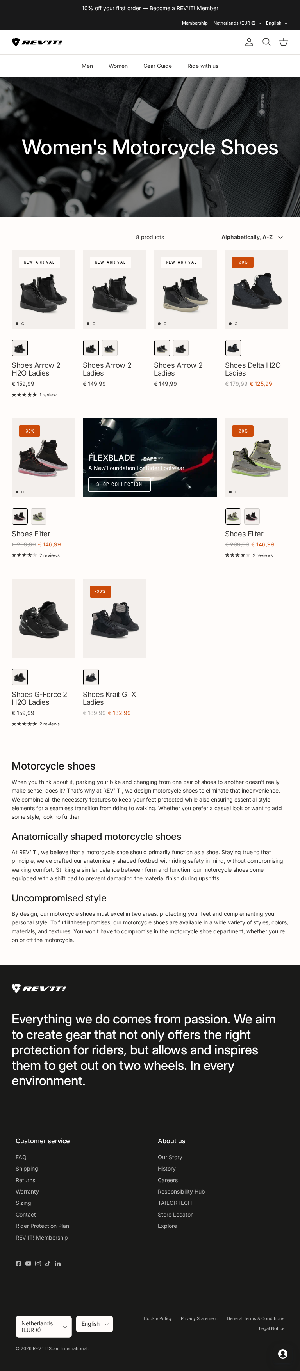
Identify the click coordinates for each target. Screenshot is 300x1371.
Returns (25, 1180)
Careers (168, 1180)
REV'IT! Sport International (60, 1348)
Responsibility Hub (181, 1191)
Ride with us (203, 65)
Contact (26, 1214)
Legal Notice (271, 1328)
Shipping (27, 1168)
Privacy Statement (199, 1318)
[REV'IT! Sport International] (37, 42)
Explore (167, 1225)
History (167, 1168)
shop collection (119, 484)
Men (87, 65)
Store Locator (175, 1214)
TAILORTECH (175, 1202)
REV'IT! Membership (42, 1237)
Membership (195, 23)
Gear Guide (157, 65)
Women (118, 65)
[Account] (247, 42)
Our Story (170, 1157)
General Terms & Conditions (255, 1318)
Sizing (23, 1202)
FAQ (21, 1157)
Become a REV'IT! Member (184, 8)
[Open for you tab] (282, 1353)
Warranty (27, 1191)
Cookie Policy (158, 1318)
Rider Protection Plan (42, 1225)
